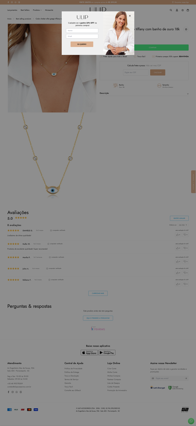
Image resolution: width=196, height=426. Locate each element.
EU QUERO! (81, 44)
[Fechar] (130, 16)
